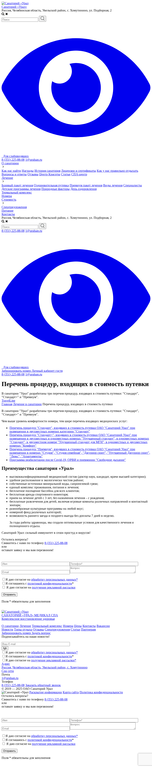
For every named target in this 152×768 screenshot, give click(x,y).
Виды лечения (113, 185)
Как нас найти (11, 170)
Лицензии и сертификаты (78, 170)
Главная (7, 404)
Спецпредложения (14, 207)
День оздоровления (83, 189)
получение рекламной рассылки (53, 587)
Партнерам (88, 629)
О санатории (10, 163)
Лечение (7, 178)
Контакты (8, 214)
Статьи (65, 174)
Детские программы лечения (21, 189)
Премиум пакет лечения (86, 185)
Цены (78, 626)
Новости (7, 629)
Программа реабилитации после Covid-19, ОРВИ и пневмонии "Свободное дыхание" (68, 460)
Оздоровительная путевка (51, 185)
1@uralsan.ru (33, 159)
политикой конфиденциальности (50, 583)
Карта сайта (71, 692)
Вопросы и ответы (14, 174)
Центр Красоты (49, 174)
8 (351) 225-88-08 (13, 159)
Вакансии (103, 626)
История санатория (47, 170)
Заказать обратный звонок (43, 685)
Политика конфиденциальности (101, 692)
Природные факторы (55, 189)
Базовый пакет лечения (17, 185)
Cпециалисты (132, 185)
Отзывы (33, 174)
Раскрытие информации (45, 692)
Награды (28, 170)
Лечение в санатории (27, 404)
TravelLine (8, 400)
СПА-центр (79, 174)
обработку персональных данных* (54, 579)
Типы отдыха (23, 629)
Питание (7, 210)
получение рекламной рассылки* (53, 660)
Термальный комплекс (17, 192)
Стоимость (9, 199)
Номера (7, 196)
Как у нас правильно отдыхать (117, 170)
